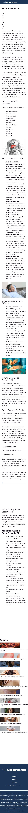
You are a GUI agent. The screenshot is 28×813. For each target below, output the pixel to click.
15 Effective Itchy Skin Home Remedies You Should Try (14, 686)
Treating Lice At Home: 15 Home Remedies (11, 723)
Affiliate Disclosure (14, 811)
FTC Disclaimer (21, 811)
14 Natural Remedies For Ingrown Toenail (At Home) (13, 659)
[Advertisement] (15, 19)
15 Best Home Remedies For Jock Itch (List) (11, 695)
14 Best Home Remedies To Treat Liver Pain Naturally (14, 732)
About (14, 779)
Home (14, 776)
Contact (14, 782)
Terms (8, 811)
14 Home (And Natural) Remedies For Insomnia (12, 668)
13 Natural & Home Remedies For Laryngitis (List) (13, 714)
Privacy (5, 811)
